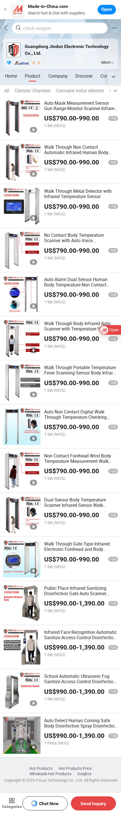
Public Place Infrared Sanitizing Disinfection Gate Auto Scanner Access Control (75, 593)
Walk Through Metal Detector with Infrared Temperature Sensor (78, 194)
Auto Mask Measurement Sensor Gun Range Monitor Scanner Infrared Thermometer (80, 108)
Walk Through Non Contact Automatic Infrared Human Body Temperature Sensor (76, 152)
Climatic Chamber (32, 90)
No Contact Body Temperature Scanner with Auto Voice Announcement (74, 240)
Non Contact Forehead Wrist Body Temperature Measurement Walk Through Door (77, 461)
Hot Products (41, 768)
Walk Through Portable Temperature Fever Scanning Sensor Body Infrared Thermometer (81, 372)
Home (11, 76)
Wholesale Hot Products (50, 773)
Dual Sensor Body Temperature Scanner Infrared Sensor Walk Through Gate (75, 505)
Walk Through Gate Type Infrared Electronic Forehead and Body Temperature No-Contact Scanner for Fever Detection (80, 552)
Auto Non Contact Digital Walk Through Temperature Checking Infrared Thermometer (75, 417)
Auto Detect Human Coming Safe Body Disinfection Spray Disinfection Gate (80, 725)
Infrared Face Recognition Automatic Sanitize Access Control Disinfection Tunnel (80, 637)
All (6, 90)
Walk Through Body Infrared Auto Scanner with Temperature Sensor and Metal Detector (77, 328)
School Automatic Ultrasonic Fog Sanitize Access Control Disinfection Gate (80, 681)
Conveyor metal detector (80, 90)
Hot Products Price (75, 768)
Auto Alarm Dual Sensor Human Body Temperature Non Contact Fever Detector (75, 284)
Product (32, 76)
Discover (84, 76)
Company (58, 76)
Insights (84, 773)
